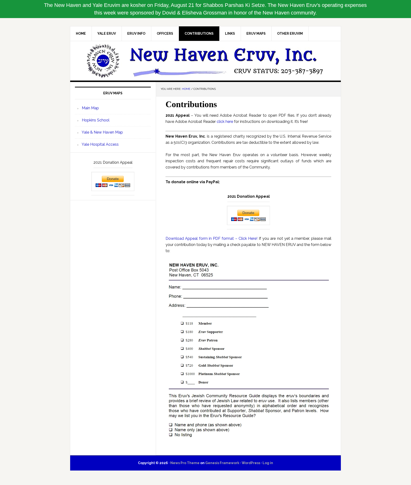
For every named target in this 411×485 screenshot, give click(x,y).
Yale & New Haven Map (102, 132)
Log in (268, 463)
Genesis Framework (222, 463)
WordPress (251, 463)
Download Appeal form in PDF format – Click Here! (211, 238)
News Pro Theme (185, 463)
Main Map (90, 108)
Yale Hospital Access (100, 144)
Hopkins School (95, 120)
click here (225, 121)
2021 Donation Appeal (248, 196)
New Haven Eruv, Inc (205, 60)
